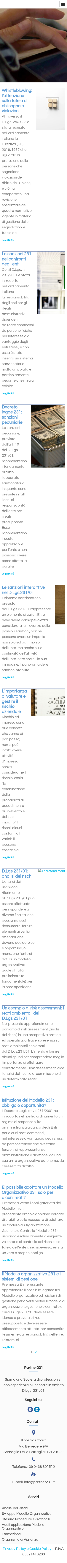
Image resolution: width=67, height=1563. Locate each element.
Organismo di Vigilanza (20, 1539)
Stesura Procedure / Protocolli (26, 1519)
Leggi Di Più (8, 240)
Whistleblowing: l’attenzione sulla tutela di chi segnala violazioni (17, 100)
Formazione (11, 1534)
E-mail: (17, 1482)
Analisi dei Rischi (15, 1508)
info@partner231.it (39, 1482)
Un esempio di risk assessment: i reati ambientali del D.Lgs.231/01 (33, 1013)
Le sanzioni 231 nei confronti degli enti (16, 259)
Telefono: (19, 1467)
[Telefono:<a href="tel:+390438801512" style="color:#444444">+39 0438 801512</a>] (33, 1459)
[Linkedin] (37, 1409)
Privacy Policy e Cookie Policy (27, 1549)
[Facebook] (30, 1409)
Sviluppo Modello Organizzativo (27, 1514)
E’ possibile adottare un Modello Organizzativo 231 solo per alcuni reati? (32, 1192)
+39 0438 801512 (41, 1467)
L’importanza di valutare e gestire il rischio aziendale (14, 701)
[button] (63, 4)
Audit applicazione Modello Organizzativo (23, 1526)
